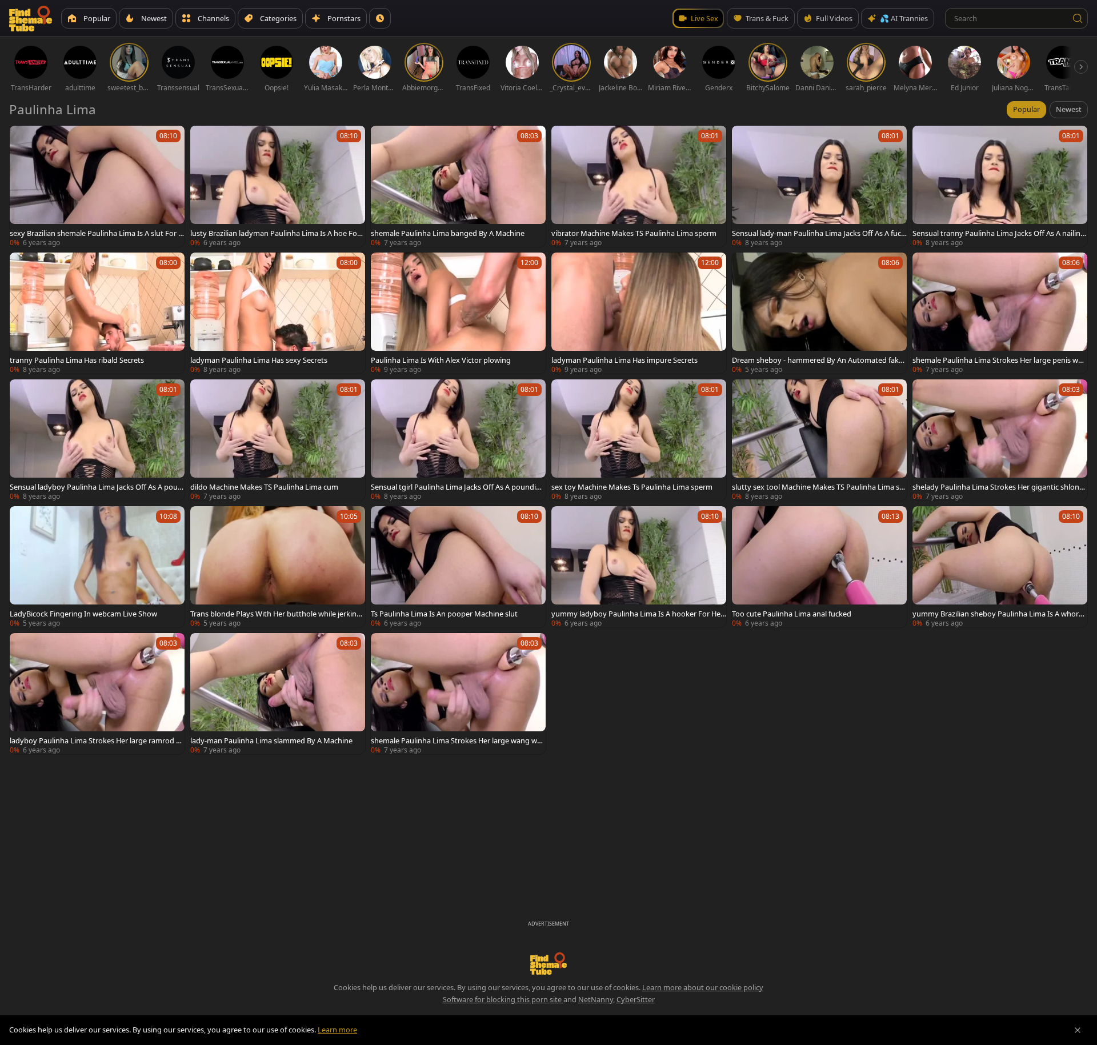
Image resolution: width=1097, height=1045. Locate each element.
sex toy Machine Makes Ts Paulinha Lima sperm (631, 486)
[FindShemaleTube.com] (30, 18)
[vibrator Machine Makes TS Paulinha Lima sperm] (638, 186)
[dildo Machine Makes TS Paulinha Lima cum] (277, 440)
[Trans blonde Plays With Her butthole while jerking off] (277, 566)
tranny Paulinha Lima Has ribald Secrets (77, 360)
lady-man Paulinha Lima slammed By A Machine (271, 740)
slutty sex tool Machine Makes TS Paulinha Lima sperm (818, 486)
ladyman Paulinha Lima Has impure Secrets (624, 360)
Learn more (337, 1029)
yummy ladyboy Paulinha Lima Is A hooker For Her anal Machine (637, 613)
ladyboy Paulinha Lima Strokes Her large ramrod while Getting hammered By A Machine (96, 740)
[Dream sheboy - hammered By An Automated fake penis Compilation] (819, 313)
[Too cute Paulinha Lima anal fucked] (819, 566)
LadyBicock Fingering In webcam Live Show (83, 613)
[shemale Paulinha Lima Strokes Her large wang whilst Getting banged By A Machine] (458, 693)
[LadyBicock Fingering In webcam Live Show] (97, 566)
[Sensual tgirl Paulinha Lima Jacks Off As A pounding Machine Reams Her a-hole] (458, 440)
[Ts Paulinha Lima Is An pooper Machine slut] (458, 566)
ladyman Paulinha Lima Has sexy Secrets (258, 360)
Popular (1026, 109)
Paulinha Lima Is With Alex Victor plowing (441, 360)
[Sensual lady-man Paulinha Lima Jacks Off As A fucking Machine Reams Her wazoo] (819, 186)
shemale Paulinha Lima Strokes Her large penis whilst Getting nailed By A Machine (999, 360)
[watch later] (23, 139)
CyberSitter (635, 999)
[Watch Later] (380, 18)
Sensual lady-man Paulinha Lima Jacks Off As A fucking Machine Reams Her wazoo (819, 233)
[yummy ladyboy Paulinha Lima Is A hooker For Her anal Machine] (638, 566)
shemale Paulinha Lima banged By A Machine (448, 233)
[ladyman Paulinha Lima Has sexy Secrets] (277, 313)
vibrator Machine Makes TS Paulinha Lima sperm (633, 233)
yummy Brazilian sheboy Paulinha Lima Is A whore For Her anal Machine (997, 613)
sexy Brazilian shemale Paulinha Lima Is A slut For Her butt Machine (96, 233)
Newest (1069, 109)
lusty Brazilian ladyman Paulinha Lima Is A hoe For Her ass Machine (275, 233)
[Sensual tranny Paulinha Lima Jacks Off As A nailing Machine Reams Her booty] (999, 186)
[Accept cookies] (1077, 1030)
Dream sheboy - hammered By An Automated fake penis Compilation (817, 360)
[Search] (1077, 18)
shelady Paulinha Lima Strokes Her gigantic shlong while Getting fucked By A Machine (998, 486)
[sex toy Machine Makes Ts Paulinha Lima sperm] (638, 440)
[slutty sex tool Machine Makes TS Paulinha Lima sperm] (819, 440)
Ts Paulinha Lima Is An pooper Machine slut (444, 613)
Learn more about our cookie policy (702, 987)
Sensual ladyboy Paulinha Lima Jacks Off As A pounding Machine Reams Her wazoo (96, 486)
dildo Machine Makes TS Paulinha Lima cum (264, 486)
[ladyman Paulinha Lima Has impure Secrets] (638, 313)
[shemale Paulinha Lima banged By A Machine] (458, 186)
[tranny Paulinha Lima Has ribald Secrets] (97, 313)
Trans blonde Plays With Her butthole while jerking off (275, 613)
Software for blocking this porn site (503, 999)
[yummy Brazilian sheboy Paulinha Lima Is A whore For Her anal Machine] (999, 566)
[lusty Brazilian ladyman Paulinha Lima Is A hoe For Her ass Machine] (277, 186)
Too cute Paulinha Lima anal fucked (791, 613)
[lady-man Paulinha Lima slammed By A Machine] (277, 693)
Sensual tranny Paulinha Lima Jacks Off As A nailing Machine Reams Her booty (998, 233)
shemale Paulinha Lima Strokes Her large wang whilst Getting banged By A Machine (458, 740)
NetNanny (595, 999)
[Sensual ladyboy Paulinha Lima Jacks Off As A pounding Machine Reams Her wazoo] (97, 440)
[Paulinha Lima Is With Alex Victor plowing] (458, 313)
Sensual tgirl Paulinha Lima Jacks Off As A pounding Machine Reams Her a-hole (458, 486)
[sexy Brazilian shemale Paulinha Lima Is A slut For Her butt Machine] (97, 186)
